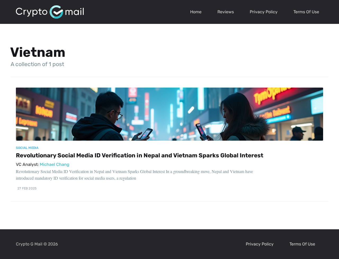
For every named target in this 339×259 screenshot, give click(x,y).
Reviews (225, 11)
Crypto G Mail (29, 244)
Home (196, 11)
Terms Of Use (306, 11)
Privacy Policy (264, 11)
